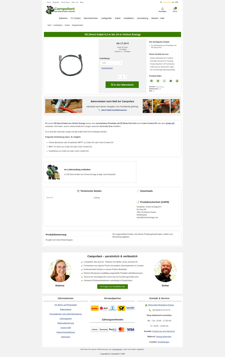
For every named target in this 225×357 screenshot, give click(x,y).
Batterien (63, 18)
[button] (151, 81)
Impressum (65, 337)
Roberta (59, 285)
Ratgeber (55, 2)
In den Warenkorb (123, 84)
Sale (162, 18)
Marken (154, 18)
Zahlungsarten (66, 319)
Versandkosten (117, 349)
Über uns (74, 2)
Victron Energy (160, 86)
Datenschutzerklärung (65, 332)
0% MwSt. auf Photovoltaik (66, 305)
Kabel (117, 18)
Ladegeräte (106, 18)
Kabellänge (105, 58)
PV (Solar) (76, 18)
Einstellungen (163, 342)
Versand (124, 49)
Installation (129, 18)
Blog (81, 2)
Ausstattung (142, 18)
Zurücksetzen (107, 68)
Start (49, 25)
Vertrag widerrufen (163, 337)
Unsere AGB (65, 328)
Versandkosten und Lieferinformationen (65, 314)
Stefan (165, 285)
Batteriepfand (65, 309)
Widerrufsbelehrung (65, 323)
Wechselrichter (91, 18)
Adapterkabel (77, 25)
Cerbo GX (170, 123)
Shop (49, 2)
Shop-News (65, 2)
